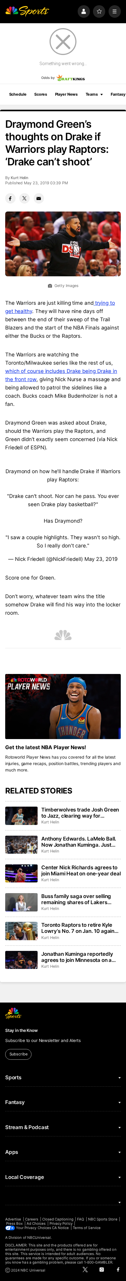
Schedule (18, 94)
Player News (66, 94)
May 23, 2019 (101, 559)
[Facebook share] (10, 198)
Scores (40, 94)
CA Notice (60, 1228)
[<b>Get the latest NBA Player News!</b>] (63, 706)
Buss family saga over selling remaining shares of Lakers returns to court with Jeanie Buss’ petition (76, 899)
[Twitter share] (24, 198)
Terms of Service (87, 1228)
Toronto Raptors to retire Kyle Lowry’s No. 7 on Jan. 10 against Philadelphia (80, 928)
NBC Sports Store (102, 1219)
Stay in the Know (21, 1030)
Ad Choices (36, 1223)
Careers (31, 1219)
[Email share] (39, 198)
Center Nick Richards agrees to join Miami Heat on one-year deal (81, 870)
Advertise (13, 1219)
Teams (92, 94)
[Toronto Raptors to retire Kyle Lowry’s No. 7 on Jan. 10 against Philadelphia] (21, 931)
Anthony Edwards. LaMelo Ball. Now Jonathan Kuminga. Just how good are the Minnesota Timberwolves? (78, 842)
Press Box (14, 1223)
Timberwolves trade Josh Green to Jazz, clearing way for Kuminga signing (80, 813)
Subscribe (18, 1054)
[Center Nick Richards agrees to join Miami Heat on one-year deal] (21, 873)
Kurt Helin (19, 177)
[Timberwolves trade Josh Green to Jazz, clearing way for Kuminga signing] (21, 816)
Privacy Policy (61, 1223)
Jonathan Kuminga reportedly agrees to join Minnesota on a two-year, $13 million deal (77, 957)
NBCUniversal (39, 1237)
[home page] (27, 11)
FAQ (80, 1219)
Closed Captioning (57, 1219)
